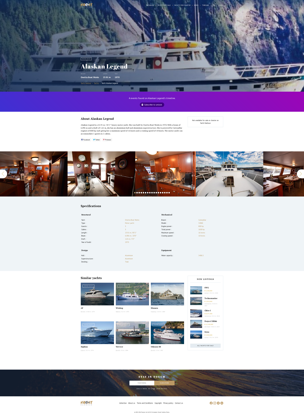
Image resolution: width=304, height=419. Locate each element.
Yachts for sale (164, 5)
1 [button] (135, 192)
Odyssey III (156, 346)
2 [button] (137, 192)
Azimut (206, 293)
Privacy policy (168, 403)
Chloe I (207, 310)
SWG (206, 287)
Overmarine (208, 304)
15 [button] (165, 192)
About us (131, 403)
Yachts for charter (182, 5)
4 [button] (141, 192)
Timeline (205, 5)
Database (150, 5)
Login (220, 5)
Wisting (119, 308)
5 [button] (143, 192)
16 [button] (167, 192)
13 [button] (160, 192)
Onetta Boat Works (90, 77)
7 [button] (147, 192)
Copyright (158, 403)
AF (82, 308)
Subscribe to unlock (153, 104)
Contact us (179, 403)
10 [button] (154, 192)
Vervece (119, 346)
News (196, 5)
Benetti (83, 311)
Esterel (83, 350)
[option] (34, 173)
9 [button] (152, 192)
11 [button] (156, 192)
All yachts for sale (205, 345)
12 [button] (158, 192)
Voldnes (118, 311)
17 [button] (169, 192)
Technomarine (210, 298)
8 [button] (150, 192)
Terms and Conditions (145, 403)
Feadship (153, 311)
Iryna (206, 332)
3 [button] (139, 192)
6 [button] (145, 192)
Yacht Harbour (87, 5)
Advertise (123, 403)
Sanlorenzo (207, 316)
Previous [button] (3, 173)
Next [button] (300, 173)
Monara (154, 308)
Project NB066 (210, 321)
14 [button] (162, 192)
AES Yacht (207, 327)
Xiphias (84, 346)
